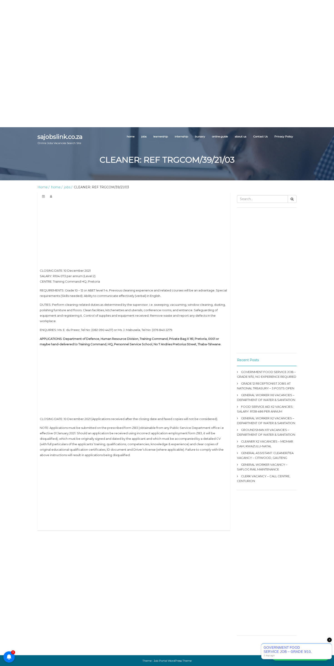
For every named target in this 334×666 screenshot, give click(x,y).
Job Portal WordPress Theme (173, 660)
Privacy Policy (283, 136)
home (131, 136)
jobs (144, 136)
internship (181, 136)
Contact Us (260, 136)
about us (240, 136)
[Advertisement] (136, 32)
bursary (200, 136)
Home (42, 187)
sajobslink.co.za (59, 139)
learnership (160, 136)
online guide (220, 136)
